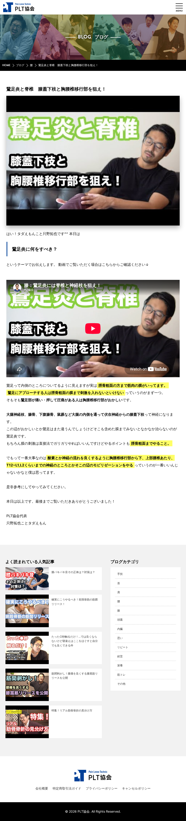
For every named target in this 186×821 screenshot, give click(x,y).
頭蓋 (120, 619)
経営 (120, 656)
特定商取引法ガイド (67, 788)
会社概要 (41, 788)
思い (120, 638)
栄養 (120, 665)
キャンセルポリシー (136, 788)
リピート (122, 647)
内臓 (120, 629)
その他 (121, 683)
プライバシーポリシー (101, 788)
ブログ (20, 65)
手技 (120, 574)
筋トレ (121, 674)
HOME (6, 65)
